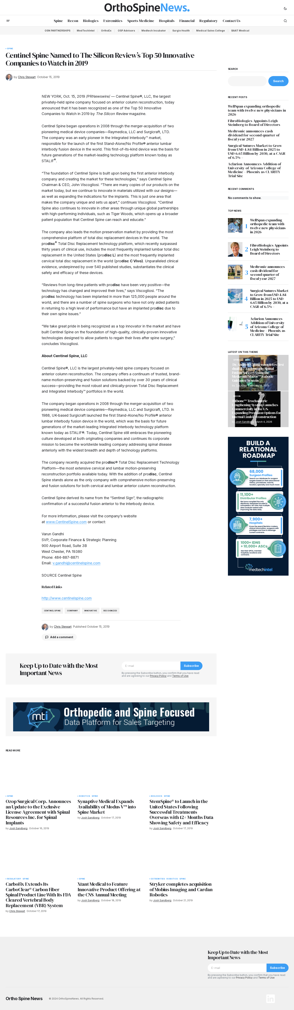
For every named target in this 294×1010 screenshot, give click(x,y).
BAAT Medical (240, 30)
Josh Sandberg (245, 421)
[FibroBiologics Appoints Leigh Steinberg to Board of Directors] (235, 249)
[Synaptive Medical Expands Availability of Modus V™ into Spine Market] (111, 774)
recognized (110, 611)
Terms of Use (180, 675)
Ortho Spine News (24, 998)
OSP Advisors (126, 30)
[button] (285, 8)
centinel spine (52, 611)
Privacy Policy (158, 675)
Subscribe (191, 665)
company (72, 611)
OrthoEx (106, 30)
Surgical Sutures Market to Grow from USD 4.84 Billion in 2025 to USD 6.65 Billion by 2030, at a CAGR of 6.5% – (256, 152)
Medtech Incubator (153, 30)
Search (233, 69)
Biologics (156, 796)
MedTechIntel (86, 30)
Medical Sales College (210, 30)
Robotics (84, 796)
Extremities (158, 879)
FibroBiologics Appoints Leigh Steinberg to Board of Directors (254, 123)
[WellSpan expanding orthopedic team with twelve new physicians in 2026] (235, 225)
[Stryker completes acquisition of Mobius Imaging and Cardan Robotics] (183, 857)
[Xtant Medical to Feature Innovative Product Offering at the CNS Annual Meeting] (111, 857)
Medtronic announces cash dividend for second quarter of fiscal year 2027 (253, 135)
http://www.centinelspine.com (67, 598)
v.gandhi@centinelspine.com (76, 563)
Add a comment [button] (61, 637)
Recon (237, 396)
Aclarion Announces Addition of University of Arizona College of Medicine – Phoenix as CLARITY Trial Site (254, 170)
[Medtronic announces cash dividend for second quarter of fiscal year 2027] (235, 272)
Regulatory (14, 879)
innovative (90, 611)
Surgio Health (181, 30)
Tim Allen (241, 385)
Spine (10, 49)
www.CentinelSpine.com (66, 522)
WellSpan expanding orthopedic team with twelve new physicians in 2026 (257, 110)
